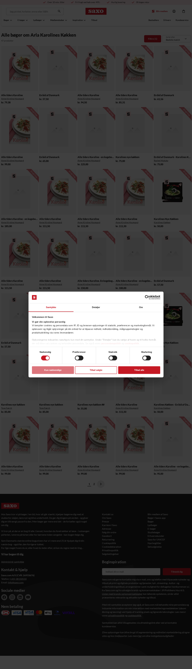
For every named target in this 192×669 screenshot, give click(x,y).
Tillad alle (139, 370)
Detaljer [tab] (96, 307)
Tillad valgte (96, 370)
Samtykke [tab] (51, 307)
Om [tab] (141, 307)
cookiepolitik (132, 343)
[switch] (79, 358)
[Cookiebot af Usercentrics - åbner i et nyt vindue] (147, 297)
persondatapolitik (111, 343)
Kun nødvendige (53, 370)
